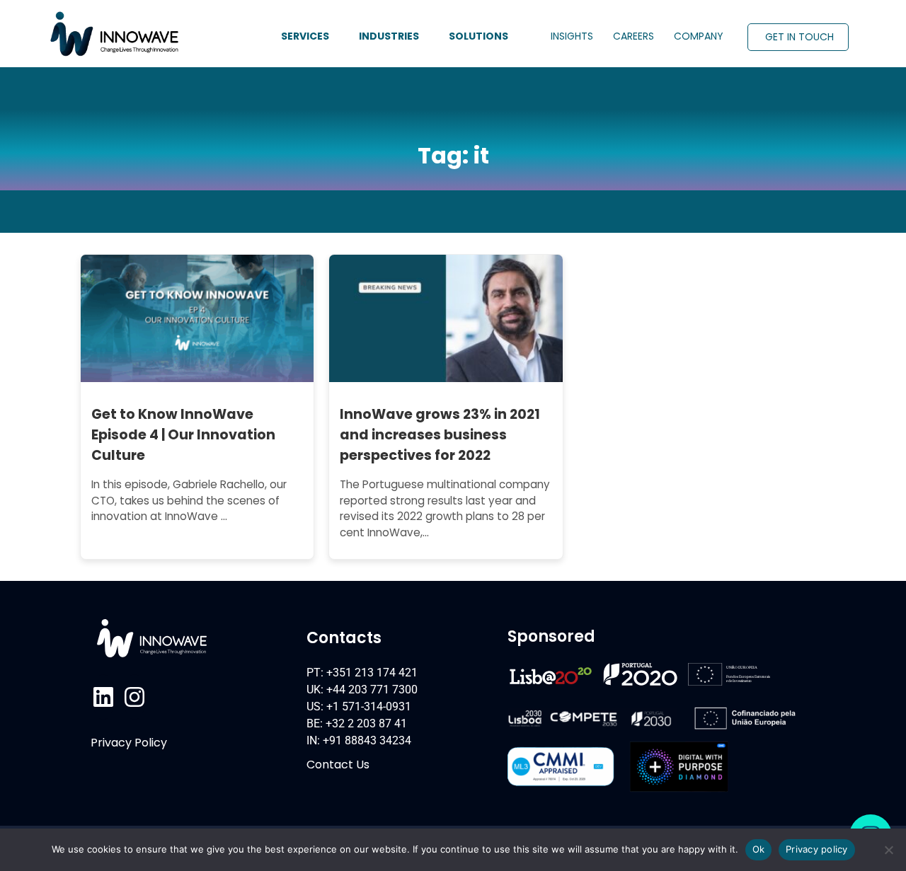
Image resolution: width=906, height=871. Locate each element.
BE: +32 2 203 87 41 (356, 723)
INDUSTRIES (389, 36)
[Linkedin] (103, 697)
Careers (633, 36)
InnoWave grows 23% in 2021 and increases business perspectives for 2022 (440, 435)
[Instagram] (134, 697)
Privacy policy (817, 849)
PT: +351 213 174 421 (362, 672)
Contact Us (337, 764)
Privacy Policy (129, 742)
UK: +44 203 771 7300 (362, 689)
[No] (888, 850)
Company (698, 36)
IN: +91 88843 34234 (358, 740)
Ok (758, 849)
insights (572, 36)
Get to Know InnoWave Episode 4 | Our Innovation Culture (183, 435)
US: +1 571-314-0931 (358, 706)
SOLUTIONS (478, 36)
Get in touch (799, 37)
